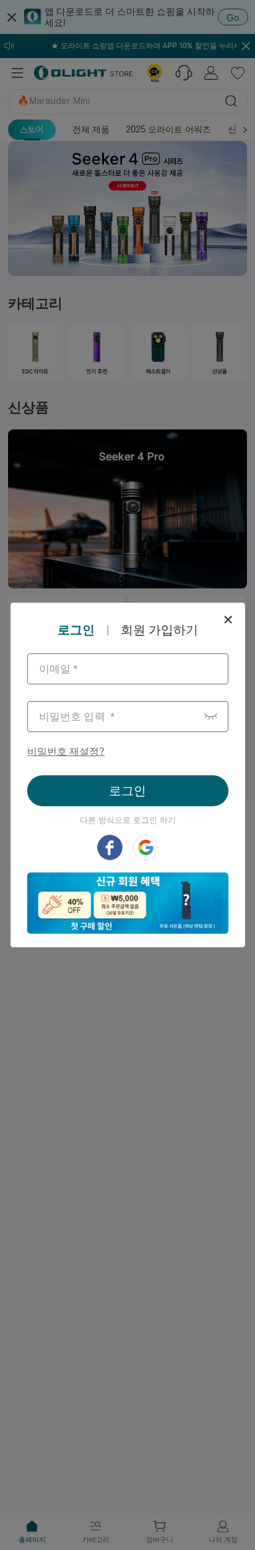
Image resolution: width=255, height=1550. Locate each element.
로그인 (127, 790)
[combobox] (127, 669)
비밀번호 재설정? (66, 751)
